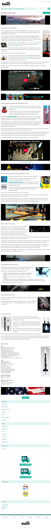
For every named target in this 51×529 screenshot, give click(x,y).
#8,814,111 (12, 357)
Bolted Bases (4, 428)
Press (22, 517)
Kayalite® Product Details (19, 8)
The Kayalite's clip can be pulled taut (16, 182)
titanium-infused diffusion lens (22, 323)
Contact (46, 517)
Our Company (4, 506)
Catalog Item (10, 8)
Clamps (3, 431)
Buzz (3, 509)
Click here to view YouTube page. (25, 91)
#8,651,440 (7, 357)
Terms (14, 517)
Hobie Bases (4, 439)
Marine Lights (4, 404)
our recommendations (12, 116)
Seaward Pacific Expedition (27, 56)
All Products (4, 419)
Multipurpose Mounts (6, 409)
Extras (3, 414)
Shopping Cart (5, 445)
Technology (5, 517)
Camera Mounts (5, 406)
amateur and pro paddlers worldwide (15, 45)
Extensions (4, 412)
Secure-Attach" (21, 192)
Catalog (5, 8)
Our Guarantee (5, 504)
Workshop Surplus (5, 417)
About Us (38, 517)
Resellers (30, 517)
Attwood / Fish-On (5, 442)
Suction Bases (5, 426)
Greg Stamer (15, 42)
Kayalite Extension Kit (33, 114)
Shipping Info (4, 507)
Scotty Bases (4, 436)
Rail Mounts (4, 434)
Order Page (46, 12)
